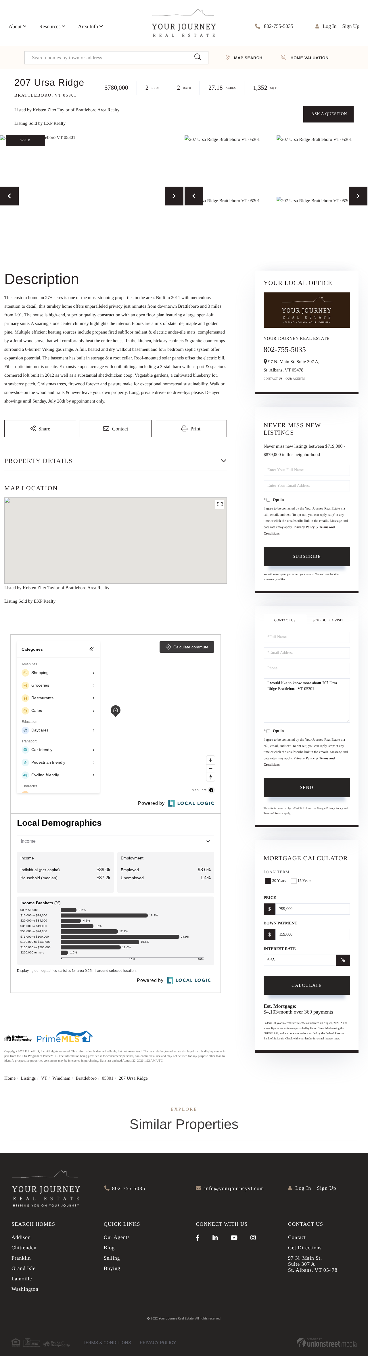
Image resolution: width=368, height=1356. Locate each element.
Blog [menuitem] (109, 1247)
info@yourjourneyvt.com (234, 1188)
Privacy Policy (304, 527)
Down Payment (280, 923)
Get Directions (305, 1247)
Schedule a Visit (328, 620)
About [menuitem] (15, 26)
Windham (61, 1078)
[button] (197, 57)
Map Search (248, 57)
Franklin (21, 1258)
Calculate (307, 985)
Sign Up (350, 26)
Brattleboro (86, 1078)
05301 (108, 1078)
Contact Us (273, 378)
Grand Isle (23, 1268)
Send (306, 787)
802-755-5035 (278, 26)
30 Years (279, 881)
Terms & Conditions (107, 1342)
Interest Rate (280, 949)
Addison (21, 1237)
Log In (330, 26)
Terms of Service (273, 813)
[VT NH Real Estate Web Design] (326, 1342)
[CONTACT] (328, 114)
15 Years (304, 881)
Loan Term (277, 872)
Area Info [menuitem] (88, 26)
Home (10, 1078)
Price (270, 898)
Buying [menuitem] (112, 1268)
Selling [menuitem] (112, 1258)
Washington (25, 1289)
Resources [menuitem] (49, 26)
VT (44, 1078)
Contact (297, 1237)
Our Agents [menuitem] (117, 1237)
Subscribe (307, 556)
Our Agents (295, 378)
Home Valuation (309, 57)
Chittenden (24, 1247)
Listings (28, 1078)
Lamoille (22, 1279)
